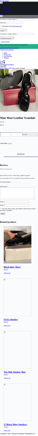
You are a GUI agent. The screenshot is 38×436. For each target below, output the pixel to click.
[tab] (21, 154)
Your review (4, 186)
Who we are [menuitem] (7, 7)
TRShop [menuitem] (6, 11)
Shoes (10, 143)
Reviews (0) (20, 154)
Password (3, 23)
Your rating (5, 182)
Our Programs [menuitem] (8, 9)
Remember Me (6, 26)
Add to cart (24, 134)
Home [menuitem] (5, 6)
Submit (3, 213)
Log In (2, 30)
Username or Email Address (8, 19)
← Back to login (5, 41)
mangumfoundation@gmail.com (9, 48)
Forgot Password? (16, 26)
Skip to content (4, 1)
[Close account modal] (1, 16)
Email (2, 205)
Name (2, 202)
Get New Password (6, 38)
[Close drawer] (1, 3)
